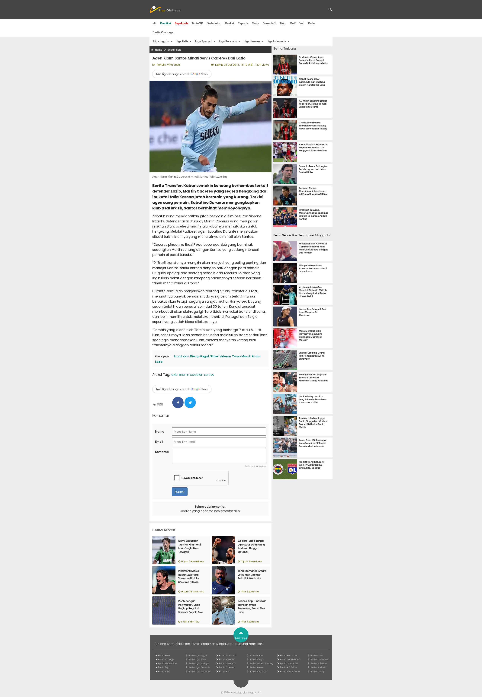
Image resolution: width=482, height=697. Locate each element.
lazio (174, 374)
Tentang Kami (164, 643)
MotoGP (197, 23)
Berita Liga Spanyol (199, 663)
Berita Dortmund (289, 663)
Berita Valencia (319, 663)
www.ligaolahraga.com (245, 692)
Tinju (283, 23)
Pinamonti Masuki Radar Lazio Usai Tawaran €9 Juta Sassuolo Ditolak (189, 576)
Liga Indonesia (276, 41)
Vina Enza (173, 64)
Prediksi (165, 23)
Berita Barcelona (289, 655)
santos (209, 374)
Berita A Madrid (319, 667)
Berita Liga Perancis (199, 667)
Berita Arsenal (226, 659)
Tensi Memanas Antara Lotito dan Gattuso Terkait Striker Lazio (252, 574)
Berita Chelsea (227, 667)
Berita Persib (256, 655)
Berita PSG (224, 671)
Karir (260, 643)
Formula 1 (269, 23)
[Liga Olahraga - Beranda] (164, 9)
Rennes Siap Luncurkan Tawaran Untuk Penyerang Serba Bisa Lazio (252, 606)
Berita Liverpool (227, 663)
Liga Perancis (228, 41)
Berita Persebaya (259, 671)
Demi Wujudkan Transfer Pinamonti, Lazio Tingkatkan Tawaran (189, 546)
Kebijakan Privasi (187, 643)
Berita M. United (227, 655)
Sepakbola (181, 23)
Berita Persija (256, 659)
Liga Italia (182, 41)
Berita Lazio (317, 655)
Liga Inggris (161, 41)
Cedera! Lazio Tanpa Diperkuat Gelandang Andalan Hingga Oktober (251, 546)
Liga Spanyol (203, 41)
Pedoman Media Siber (217, 643)
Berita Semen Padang (261, 663)
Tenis (255, 23)
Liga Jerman (252, 41)
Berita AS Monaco (290, 671)
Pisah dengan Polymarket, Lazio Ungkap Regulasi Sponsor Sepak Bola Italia (190, 608)
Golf (293, 23)
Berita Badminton (167, 663)
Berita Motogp (166, 659)
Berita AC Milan (288, 667)
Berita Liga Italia (197, 659)
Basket (229, 23)
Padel (311, 23)
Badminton (214, 23)
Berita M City (317, 671)
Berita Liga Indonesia (200, 671)
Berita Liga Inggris (198, 655)
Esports (243, 23)
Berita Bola (164, 655)
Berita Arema (257, 667)
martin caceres (191, 374)
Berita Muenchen (320, 659)
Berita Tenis (164, 671)
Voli (301, 23)
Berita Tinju (163, 667)
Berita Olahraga (163, 32)
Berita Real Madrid (290, 659)
